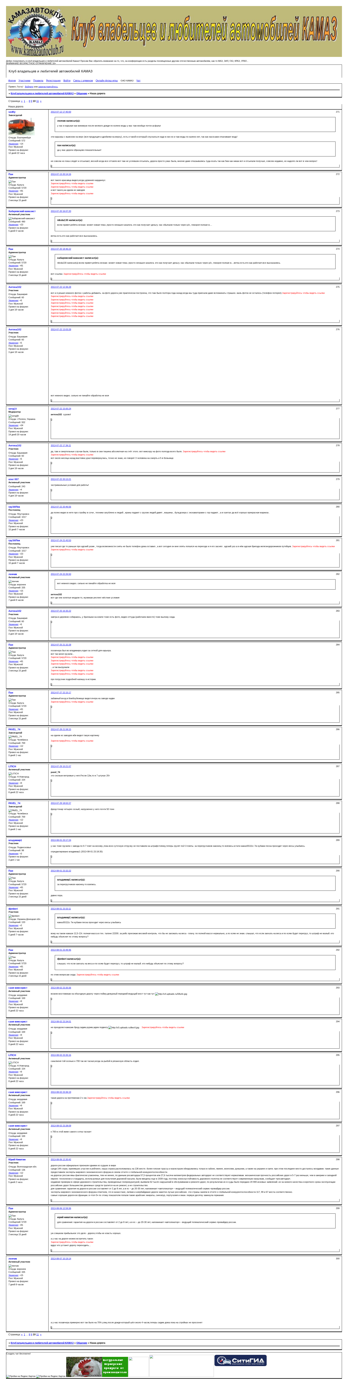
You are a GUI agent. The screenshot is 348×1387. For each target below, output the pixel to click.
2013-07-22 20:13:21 (61, 479)
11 (37, 101)
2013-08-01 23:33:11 (61, 908)
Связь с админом (83, 80)
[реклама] (181, 1376)
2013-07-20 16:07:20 (61, 211)
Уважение (13, 144)
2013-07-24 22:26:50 (61, 574)
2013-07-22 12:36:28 (61, 287)
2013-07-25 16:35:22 (61, 611)
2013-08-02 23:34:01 (61, 1021)
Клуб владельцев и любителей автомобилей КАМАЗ (42, 93)
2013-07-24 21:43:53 (61, 540)
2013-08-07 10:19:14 (61, 1258)
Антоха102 (14, 287)
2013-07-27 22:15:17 (61, 692)
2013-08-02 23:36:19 (61, 1092)
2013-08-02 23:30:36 (61, 987)
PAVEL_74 (14, 729)
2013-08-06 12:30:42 (61, 1159)
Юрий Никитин (17, 1159)
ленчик (12, 574)
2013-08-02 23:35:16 (61, 1055)
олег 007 (13, 479)
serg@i (12, 408)
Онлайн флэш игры (107, 80)
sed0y (12, 112)
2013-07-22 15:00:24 (61, 408)
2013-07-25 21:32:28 (61, 644)
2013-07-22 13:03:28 (61, 329)
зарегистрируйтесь (48, 86)
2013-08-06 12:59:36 (61, 1208)
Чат (138, 80)
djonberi (13, 908)
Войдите (29, 86)
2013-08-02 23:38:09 (61, 1125)
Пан (10, 174)
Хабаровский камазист (22, 211)
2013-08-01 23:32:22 (61, 870)
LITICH (12, 766)
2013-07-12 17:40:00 (61, 112)
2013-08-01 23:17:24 (61, 840)
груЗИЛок (14, 506)
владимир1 (15, 840)
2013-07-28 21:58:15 (61, 729)
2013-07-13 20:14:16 (61, 174)
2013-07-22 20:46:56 (61, 506)
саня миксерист (17, 987)
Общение (81, 93)
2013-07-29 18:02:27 (61, 803)
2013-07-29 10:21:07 (61, 766)
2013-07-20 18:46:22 (61, 249)
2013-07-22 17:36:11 (61, 445)
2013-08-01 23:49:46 (61, 950)
